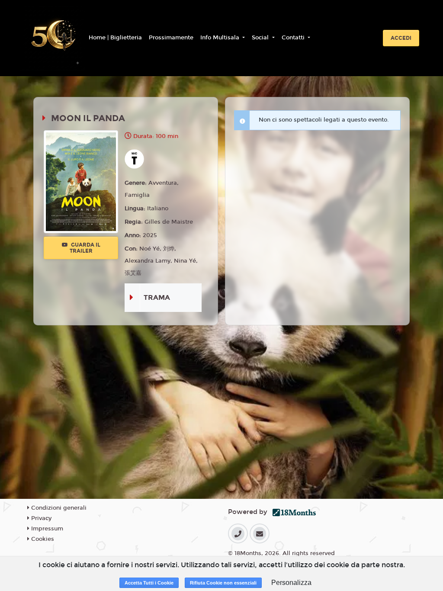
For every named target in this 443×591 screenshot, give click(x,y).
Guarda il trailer (85, 248)
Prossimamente (171, 37)
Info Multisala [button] (220, 37)
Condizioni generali (58, 507)
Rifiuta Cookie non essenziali (223, 582)
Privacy (40, 518)
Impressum (46, 528)
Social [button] (261, 37)
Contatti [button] (294, 37)
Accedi (401, 38)
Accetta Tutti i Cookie (149, 582)
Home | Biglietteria (115, 37)
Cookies (41, 539)
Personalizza (291, 582)
